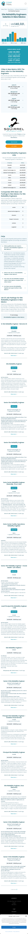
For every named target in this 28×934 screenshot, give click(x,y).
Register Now (14, 142)
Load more (13, 889)
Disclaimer (14, 911)
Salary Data (4, 9)
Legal (14, 909)
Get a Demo (14, 146)
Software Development (20, 9)
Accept (14, 927)
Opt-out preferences (8, 931)
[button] (26, 916)
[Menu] (25, 3)
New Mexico (11, 9)
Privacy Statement (16, 931)
